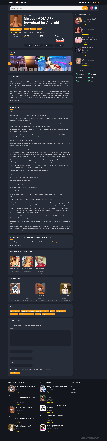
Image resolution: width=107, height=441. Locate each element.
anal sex (17, 311)
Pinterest (49, 45)
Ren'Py (39, 28)
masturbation (14, 314)
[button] (85, 8)
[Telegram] (95, 8)
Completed (32, 28)
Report (16, 36)
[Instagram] (92, 8)
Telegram (60, 45)
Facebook (29, 45)
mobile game (23, 314)
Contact (73, 389)
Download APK (17, 29)
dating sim (39, 311)
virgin (52, 314)
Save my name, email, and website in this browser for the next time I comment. (31, 369)
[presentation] (9, 63)
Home (25, 15)
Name (11, 348)
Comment (12, 328)
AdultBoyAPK (21, 438)
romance (31, 314)
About (90, 2)
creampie (31, 311)
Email (11, 355)
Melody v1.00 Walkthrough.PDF (51, 242)
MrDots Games (27, 36)
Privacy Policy (74, 395)
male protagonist (61, 311)
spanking (38, 314)
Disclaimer (73, 392)
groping (46, 311)
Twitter (38, 45)
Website (12, 362)
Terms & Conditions (76, 399)
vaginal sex (46, 314)
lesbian (52, 311)
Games (82, 2)
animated (24, 311)
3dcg (11, 311)
